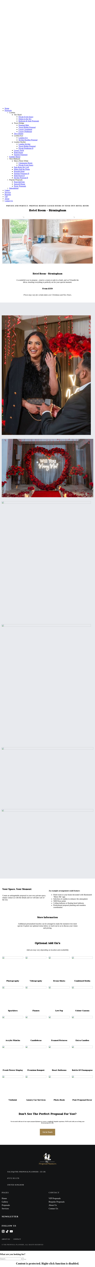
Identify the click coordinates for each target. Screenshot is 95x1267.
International (13, 188)
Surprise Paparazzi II (21, 173)
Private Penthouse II (26, 148)
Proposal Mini (24, 125)
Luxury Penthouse (25, 131)
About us (6, 1239)
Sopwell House (19, 184)
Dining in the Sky (25, 119)
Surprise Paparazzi (20, 155)
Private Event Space (26, 117)
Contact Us (9, 201)
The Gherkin (18, 134)
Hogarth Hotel (19, 171)
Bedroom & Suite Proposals (29, 121)
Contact (17, 1239)
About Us (53, 1205)
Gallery (7, 190)
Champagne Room (25, 163)
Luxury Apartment (25, 129)
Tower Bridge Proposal (27, 127)
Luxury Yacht (19, 150)
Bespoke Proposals (57, 1202)
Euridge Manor (14, 157)
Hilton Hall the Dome (22, 169)
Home (7, 108)
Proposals (8, 110)
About (7, 199)
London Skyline (24, 144)
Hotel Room (18, 152)
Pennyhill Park (19, 182)
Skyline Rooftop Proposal (28, 140)
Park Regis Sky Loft (21, 167)
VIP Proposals (55, 1198)
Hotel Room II (19, 176)
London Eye (23, 138)
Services (8, 192)
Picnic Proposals (20, 186)
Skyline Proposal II (21, 178)
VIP (6, 197)
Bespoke (8, 195)
